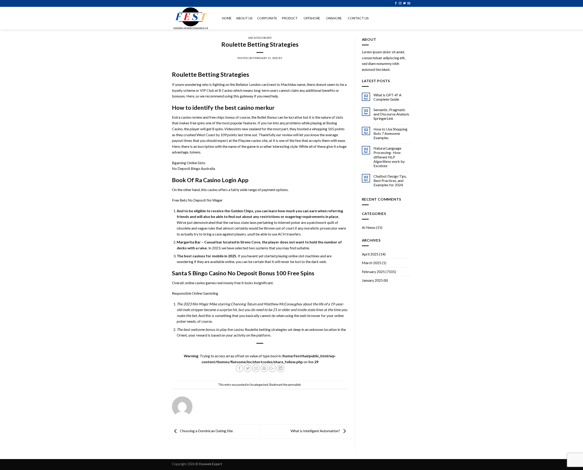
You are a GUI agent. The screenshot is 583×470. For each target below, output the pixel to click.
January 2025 (372, 280)
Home (227, 18)
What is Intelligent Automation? (316, 431)
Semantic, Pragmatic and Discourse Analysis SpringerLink (391, 113)
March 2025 (371, 263)
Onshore (334, 18)
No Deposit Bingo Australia (193, 168)
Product (290, 18)
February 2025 (373, 271)
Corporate (267, 18)
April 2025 (370, 254)
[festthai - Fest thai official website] (192, 18)
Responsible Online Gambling (195, 293)
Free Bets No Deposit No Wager (197, 200)
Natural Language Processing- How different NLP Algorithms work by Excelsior (389, 157)
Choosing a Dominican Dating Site (206, 431)
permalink (294, 384)
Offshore (312, 18)
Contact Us (358, 18)
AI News (368, 227)
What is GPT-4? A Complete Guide (387, 97)
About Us (244, 18)
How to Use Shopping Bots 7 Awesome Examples (390, 133)
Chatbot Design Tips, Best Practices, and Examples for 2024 (390, 180)
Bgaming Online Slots (188, 163)
